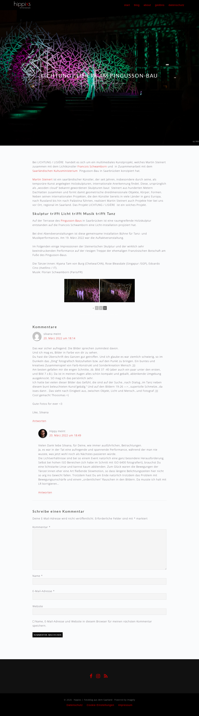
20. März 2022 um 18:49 (65, 435)
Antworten (39, 421)
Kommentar (41, 527)
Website (37, 606)
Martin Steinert (42, 179)
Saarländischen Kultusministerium (55, 171)
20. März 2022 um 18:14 (59, 338)
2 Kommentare (118, 83)
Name (37, 576)
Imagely (131, 699)
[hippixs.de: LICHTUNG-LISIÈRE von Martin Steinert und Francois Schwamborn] (81, 290)
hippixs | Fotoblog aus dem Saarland (49, 4)
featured (114, 314)
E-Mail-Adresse (43, 591)
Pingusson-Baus (71, 220)
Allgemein (96, 314)
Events (105, 314)
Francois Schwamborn (92, 166)
